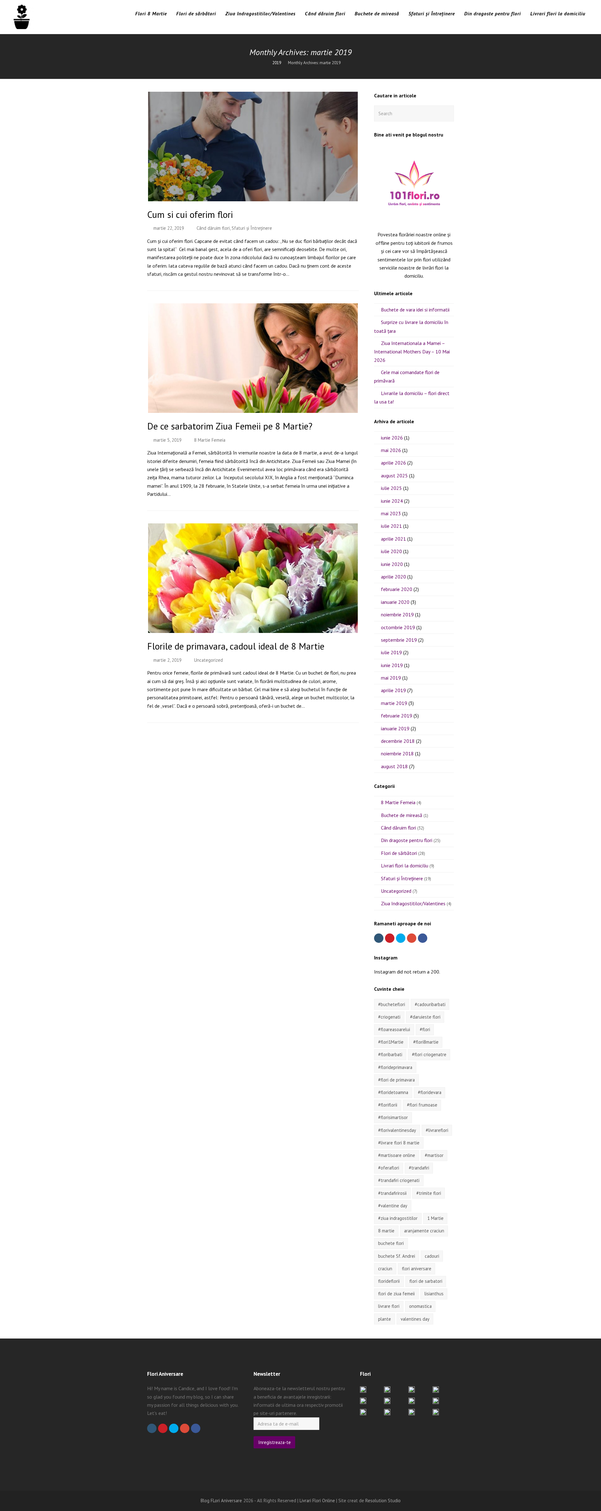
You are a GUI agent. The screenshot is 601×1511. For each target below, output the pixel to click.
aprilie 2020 (393, 576)
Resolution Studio (383, 1500)
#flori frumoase (422, 1105)
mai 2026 (391, 450)
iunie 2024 (392, 501)
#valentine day (392, 1206)
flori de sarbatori (425, 1281)
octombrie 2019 (398, 627)
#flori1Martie (390, 1042)
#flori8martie (426, 1042)
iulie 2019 (391, 652)
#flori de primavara (396, 1080)
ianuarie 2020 (395, 602)
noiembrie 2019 (397, 614)
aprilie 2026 (393, 463)
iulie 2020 (391, 551)
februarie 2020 (396, 589)
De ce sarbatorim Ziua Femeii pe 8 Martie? (229, 426)
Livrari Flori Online (317, 1500)
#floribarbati (390, 1054)
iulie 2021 (391, 526)
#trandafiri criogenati (398, 1180)
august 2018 (394, 766)
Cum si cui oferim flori (190, 214)
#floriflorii (387, 1105)
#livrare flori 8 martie (398, 1143)
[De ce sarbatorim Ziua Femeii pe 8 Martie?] (253, 409)
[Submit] (447, 113)
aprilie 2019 (393, 690)
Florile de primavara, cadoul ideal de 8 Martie (235, 646)
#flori (425, 1029)
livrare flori (388, 1306)
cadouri (432, 1256)
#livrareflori (437, 1130)
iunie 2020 (392, 564)
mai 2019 (391, 678)
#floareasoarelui (394, 1029)
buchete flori (391, 1243)
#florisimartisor (393, 1117)
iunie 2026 (392, 437)
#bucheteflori (391, 1004)
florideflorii (389, 1281)
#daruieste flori (425, 1017)
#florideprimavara (395, 1067)
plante (384, 1319)
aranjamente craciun (424, 1231)
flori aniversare (416, 1269)
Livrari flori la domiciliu (404, 865)
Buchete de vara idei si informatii (415, 309)
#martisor (434, 1155)
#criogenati (389, 1017)
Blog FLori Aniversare (221, 1500)
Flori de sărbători (399, 853)
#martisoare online (396, 1155)
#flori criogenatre (429, 1054)
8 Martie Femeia (209, 440)
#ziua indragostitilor (398, 1218)
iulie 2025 (391, 488)
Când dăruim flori (213, 228)
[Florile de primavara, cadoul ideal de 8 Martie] (253, 629)
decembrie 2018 (398, 741)
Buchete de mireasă (401, 815)
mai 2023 (391, 513)
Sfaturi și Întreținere (252, 228)
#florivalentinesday (397, 1130)
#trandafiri (419, 1168)
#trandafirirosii (392, 1193)
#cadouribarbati (430, 1004)
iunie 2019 (392, 665)
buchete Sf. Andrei (396, 1256)
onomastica (420, 1306)
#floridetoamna (393, 1092)
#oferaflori (388, 1168)
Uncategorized (208, 660)
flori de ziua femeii (396, 1294)
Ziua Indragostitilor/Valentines (413, 903)
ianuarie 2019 (395, 728)
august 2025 (394, 475)
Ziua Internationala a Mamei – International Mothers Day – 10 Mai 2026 (412, 351)
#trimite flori (428, 1193)
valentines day (415, 1319)
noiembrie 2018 (397, 753)
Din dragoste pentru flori (406, 840)
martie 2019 (394, 703)
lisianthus (434, 1294)
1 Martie (435, 1218)
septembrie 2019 (399, 640)
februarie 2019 (396, 715)
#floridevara (429, 1092)
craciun (385, 1269)
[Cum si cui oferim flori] (253, 197)
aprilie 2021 (393, 539)
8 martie (386, 1231)
